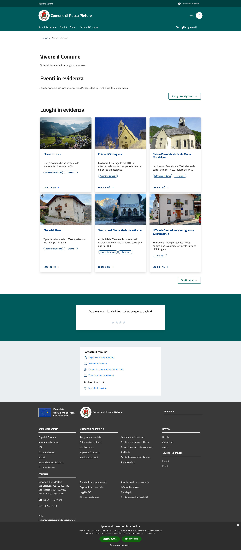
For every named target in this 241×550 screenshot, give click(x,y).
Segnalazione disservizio (91, 487)
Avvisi (165, 447)
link (153, 533)
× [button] (238, 525)
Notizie (165, 437)
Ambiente (125, 452)
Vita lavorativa (87, 447)
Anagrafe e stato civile (90, 437)
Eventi (165, 466)
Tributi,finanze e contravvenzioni (136, 447)
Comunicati (167, 442)
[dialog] (120, 536)
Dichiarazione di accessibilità (134, 497)
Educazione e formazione (133, 437)
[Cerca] (199, 15)
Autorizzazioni (128, 462)
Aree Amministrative (48, 442)
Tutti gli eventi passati (183, 96)
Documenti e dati (46, 467)
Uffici (40, 447)
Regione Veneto (45, 3)
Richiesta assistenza (89, 497)
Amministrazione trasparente (135, 482)
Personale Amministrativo (50, 462)
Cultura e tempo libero (90, 442)
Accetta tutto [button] (110, 539)
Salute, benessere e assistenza (135, 457)
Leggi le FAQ (85, 492)
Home (44, 38)
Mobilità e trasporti (89, 457)
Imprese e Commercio (90, 452)
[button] (120, 545)
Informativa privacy (130, 487)
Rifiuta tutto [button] (131, 539)
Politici (41, 457)
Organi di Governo (47, 437)
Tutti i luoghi (187, 280)
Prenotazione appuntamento (93, 482)
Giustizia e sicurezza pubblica (135, 442)
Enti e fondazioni (46, 452)
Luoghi (165, 461)
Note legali (126, 492)
